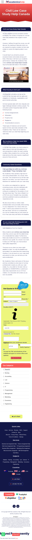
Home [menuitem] (6, 430)
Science (7, 383)
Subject (5, 301)
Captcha (6, 343)
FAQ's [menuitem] (20, 430)
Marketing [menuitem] (20, 462)
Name (23, 292)
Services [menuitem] (11, 430)
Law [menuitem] (21, 459)
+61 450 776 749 (17, 484)
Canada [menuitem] (18, 474)
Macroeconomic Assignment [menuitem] (10, 450)
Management (8, 393)
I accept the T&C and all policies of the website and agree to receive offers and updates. (15, 353)
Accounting (8, 376)
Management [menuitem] (13, 462)
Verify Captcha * (25, 347)
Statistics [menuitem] (5, 459)
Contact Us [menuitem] (14, 432)
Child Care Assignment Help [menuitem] (9, 446)
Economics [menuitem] (26, 462)
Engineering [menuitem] (16, 464)
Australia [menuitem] (10, 471)
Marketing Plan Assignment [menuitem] (23, 448)
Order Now (16, 534)
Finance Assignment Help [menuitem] (24, 443)
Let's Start (16, 416)
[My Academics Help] (15, 2)
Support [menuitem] (25, 430)
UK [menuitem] (19, 471)
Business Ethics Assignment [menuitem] (9, 448)
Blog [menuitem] (19, 432)
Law (6, 380)
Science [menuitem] (25, 459)
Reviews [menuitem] (16, 430)
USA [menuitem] (26, 471)
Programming (9, 390)
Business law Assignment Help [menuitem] (9, 443)
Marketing (8, 397)
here (16, 538)
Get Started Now (16, 358)
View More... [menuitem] (16, 452)
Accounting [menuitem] (16, 459)
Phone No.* (25, 299)
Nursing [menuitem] (10, 459)
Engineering (8, 404)
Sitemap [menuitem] (21, 436)
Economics (8, 400)
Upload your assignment (8, 332)
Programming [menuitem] (6, 462)
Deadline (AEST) (8, 307)
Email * (24, 294)
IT (5, 386)
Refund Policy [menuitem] (22, 434)
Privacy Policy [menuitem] (14, 434)
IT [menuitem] (28, 459)
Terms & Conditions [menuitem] (13, 436)
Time (4, 325)
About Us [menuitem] (8, 434)
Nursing (7, 373)
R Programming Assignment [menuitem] (23, 446)
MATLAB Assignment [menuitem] (24, 450)
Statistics (7, 369)
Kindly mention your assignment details (15, 342)
